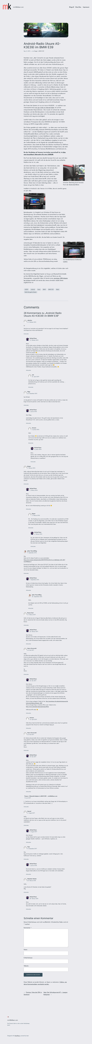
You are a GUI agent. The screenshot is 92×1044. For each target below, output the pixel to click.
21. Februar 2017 (31, 614)
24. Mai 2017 (30, 650)
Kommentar (27, 928)
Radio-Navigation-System (31, 292)
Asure (39, 289)
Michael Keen (33, 338)
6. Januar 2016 (35, 429)
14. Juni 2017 (27, 798)
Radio (57, 289)
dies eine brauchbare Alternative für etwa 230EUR (45, 153)
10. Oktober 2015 (31, 322)
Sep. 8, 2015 (27, 51)
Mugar (35, 51)
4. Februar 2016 (38, 534)
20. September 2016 (37, 596)
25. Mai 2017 (30, 734)
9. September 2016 (32, 553)
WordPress (17, 1036)
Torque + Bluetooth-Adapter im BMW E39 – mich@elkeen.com (40, 796)
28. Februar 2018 (31, 880)
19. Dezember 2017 (32, 848)
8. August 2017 (31, 813)
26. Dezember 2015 (32, 393)
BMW (44, 289)
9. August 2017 (33, 831)
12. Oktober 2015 (34, 340)
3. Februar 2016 (31, 468)
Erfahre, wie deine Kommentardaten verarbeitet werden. (45, 983)
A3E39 (26, 289)
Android (33, 289)
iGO (57, 686)
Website (26, 966)
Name (25, 950)
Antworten (26, 334)
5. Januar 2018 (33, 865)
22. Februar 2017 (34, 631)
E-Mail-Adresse (28, 958)
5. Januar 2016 (33, 411)
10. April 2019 (35, 376)
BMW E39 (41, 51)
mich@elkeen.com (18, 7)
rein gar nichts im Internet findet (44, 108)
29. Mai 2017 (33, 757)
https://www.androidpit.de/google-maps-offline (37, 706)
